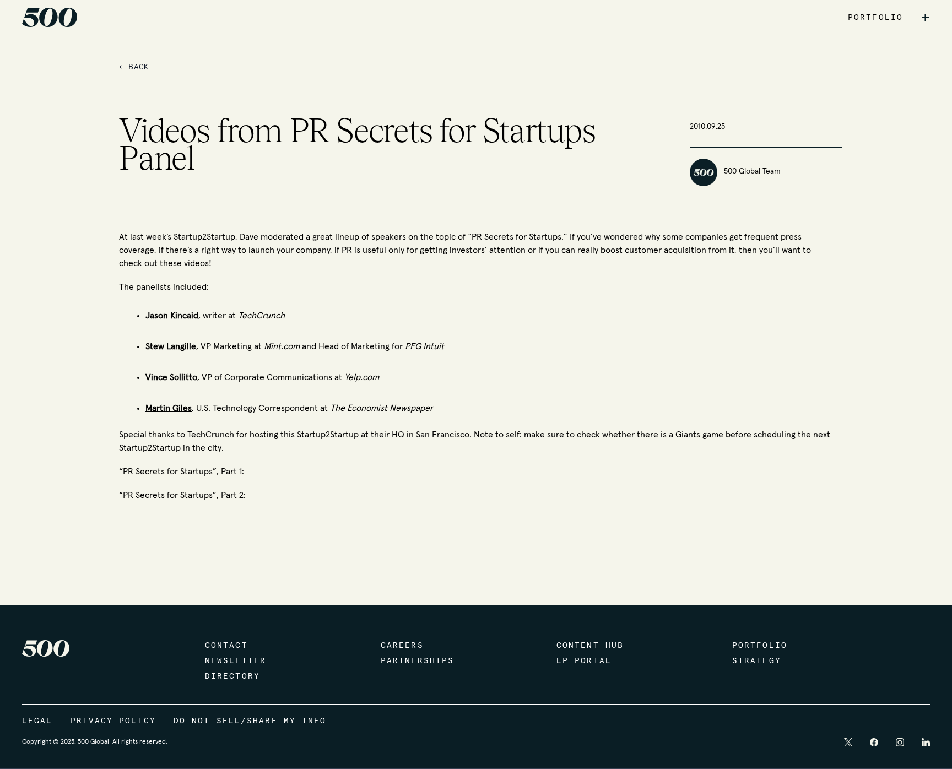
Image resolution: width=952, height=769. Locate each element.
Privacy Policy (113, 721)
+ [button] (925, 17)
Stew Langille (170, 346)
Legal (37, 721)
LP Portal (584, 661)
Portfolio (759, 645)
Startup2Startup (204, 236)
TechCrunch (210, 434)
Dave (249, 236)
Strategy (756, 661)
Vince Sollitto (171, 377)
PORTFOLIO (875, 17)
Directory (232, 676)
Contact (226, 645)
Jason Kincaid (171, 315)
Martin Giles (168, 408)
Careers (402, 645)
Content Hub (590, 645)
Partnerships (417, 661)
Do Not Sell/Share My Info (250, 721)
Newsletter (235, 661)
